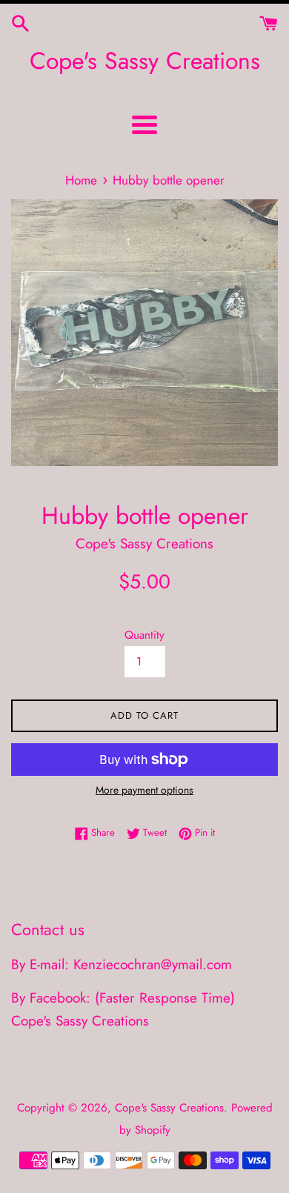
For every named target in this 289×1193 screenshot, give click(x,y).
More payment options (144, 789)
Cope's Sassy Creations (145, 61)
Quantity (144, 635)
